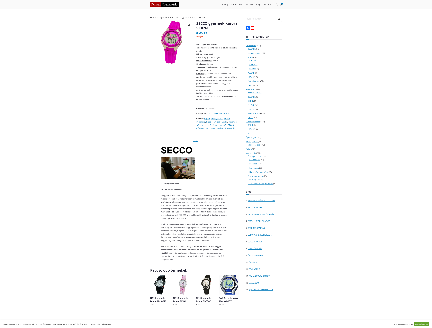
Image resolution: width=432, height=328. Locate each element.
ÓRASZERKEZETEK (255, 255)
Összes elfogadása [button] (421, 324)
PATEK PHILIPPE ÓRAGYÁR (259, 221)
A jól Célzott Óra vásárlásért (261, 289)
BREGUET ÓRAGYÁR (256, 228)
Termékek (249, 4)
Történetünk (236, 4)
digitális (219, 128)
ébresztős (222, 125)
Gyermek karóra (167, 17)
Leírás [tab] (195, 141)
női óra (227, 118)
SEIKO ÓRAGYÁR (255, 242)
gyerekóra (200, 122)
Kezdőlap (224, 4)
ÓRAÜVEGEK (254, 262)
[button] (189, 25)
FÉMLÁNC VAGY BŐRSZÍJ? (259, 276)
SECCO (210, 113)
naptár (207, 118)
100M (212, 128)
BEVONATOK (254, 269)
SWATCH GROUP (255, 207)
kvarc (208, 122)
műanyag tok (217, 118)
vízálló (224, 122)
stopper (203, 125)
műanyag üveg (202, 128)
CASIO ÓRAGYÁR (255, 248)
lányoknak (216, 122)
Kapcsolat (267, 4)
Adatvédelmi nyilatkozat (403, 324)
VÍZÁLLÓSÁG (254, 283)
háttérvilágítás (230, 128)
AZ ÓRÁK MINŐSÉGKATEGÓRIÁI (261, 200)
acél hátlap (212, 125)
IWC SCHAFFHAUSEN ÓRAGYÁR (261, 214)
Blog (258, 4)
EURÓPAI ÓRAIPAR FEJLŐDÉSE (261, 235)
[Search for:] (264, 19)
